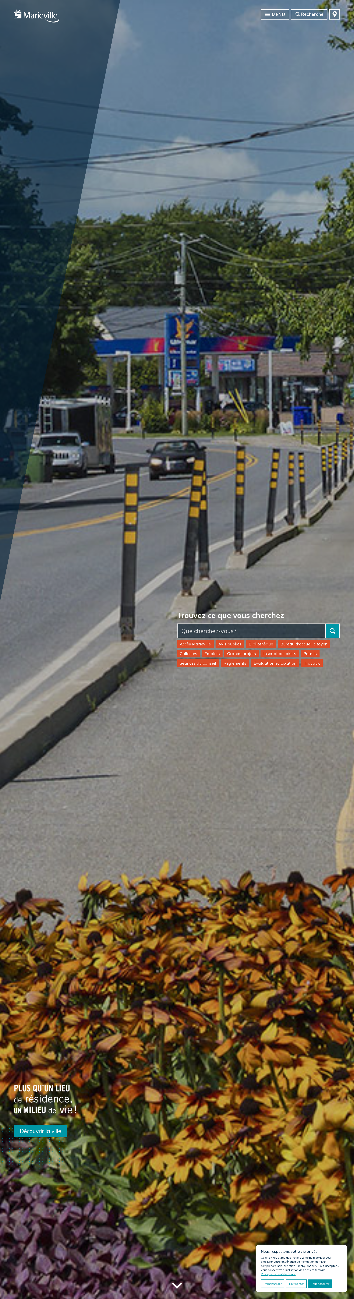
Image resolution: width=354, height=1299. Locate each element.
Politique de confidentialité (278, 1274)
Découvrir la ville (40, 1131)
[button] (267, 14)
